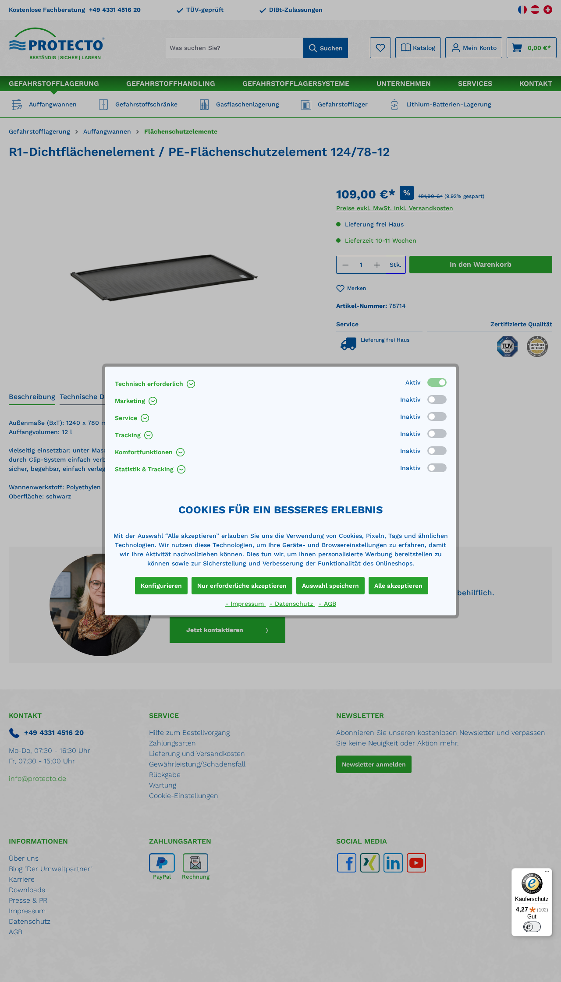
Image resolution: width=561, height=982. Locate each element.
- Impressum (245, 603)
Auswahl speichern (330, 585)
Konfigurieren (161, 585)
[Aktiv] (437, 382)
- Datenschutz (292, 603)
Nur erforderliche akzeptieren (242, 585)
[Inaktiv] (437, 399)
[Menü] (547, 873)
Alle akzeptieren (398, 585)
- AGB (327, 603)
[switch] (532, 927)
